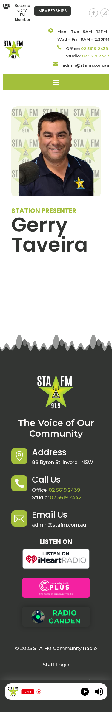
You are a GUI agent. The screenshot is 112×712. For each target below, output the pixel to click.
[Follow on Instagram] (104, 12)
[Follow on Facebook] (93, 12)
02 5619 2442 (95, 56)
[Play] (85, 692)
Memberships (53, 11)
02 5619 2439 (94, 48)
